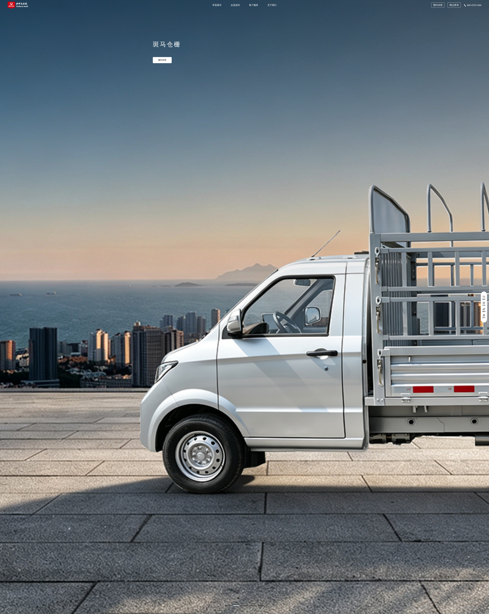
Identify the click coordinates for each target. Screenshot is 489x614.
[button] (228, 605)
